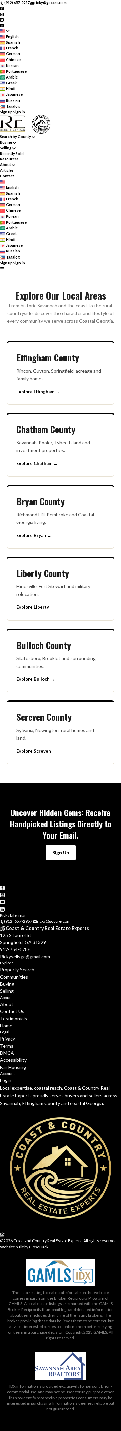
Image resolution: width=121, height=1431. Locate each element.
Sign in (19, 112)
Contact (7, 176)
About (5, 164)
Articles (7, 170)
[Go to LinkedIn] (2, 25)
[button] (61, 852)
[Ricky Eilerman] (60, 1227)
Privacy (7, 1039)
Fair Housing (13, 1067)
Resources (9, 159)
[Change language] (5, 31)
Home (6, 1025)
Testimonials (13, 1018)
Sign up (6, 112)
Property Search (17, 969)
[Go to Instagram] (2, 14)
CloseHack (38, 1246)
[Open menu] (2, 268)
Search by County (15, 136)
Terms (6, 1046)
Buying (6, 142)
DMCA (7, 1053)
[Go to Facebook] (2, 8)
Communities (14, 977)
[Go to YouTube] (2, 19)
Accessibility (13, 1060)
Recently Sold (12, 153)
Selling (5, 148)
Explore (7, 962)
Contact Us (12, 1011)
